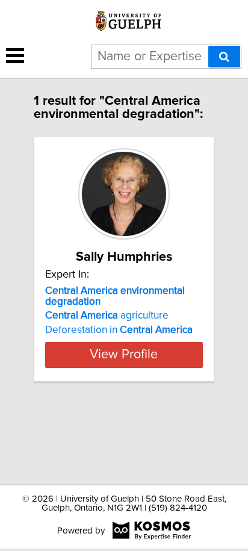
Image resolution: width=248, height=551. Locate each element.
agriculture (107, 315)
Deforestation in (119, 330)
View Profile (124, 354)
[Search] (224, 56)
